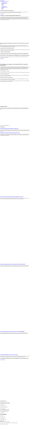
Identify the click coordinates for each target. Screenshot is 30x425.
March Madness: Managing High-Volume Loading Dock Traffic (10, 132)
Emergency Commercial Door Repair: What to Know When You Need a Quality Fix (13, 264)
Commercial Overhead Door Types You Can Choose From (9, 354)
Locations (3, 7)
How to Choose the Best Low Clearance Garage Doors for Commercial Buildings (12, 331)
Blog (2, 4)
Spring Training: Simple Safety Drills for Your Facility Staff (9, 128)
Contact (3, 5)
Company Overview (4, 2)
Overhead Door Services (4, 3)
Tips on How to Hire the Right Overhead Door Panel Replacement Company (11, 196)
